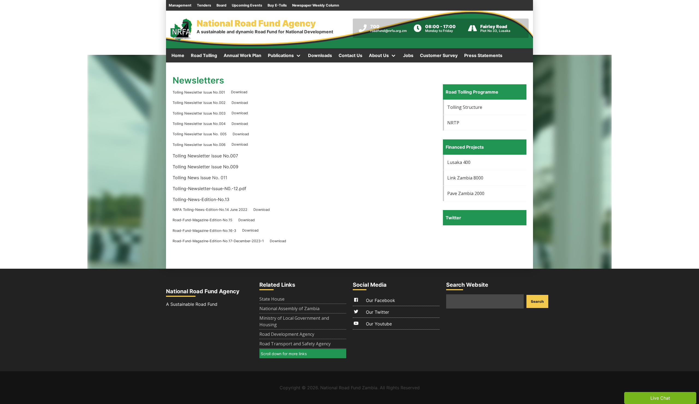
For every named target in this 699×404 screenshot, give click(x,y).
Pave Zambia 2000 (465, 193)
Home (177, 55)
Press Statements (483, 55)
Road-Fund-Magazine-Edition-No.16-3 (204, 231)
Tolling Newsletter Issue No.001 (199, 92)
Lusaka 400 (458, 162)
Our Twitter (377, 312)
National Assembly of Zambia (289, 309)
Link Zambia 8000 (465, 178)
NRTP (453, 123)
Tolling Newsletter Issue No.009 (205, 166)
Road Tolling (204, 55)
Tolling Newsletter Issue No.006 (199, 145)
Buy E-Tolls (277, 5)
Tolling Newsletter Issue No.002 (199, 103)
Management (180, 5)
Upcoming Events (247, 5)
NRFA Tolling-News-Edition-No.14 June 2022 (210, 210)
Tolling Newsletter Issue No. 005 (200, 134)
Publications (281, 55)
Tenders (204, 5)
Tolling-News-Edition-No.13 (201, 199)
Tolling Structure (464, 107)
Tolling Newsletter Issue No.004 (199, 124)
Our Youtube (378, 324)
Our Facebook (380, 300)
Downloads (320, 55)
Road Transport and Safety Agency (295, 344)
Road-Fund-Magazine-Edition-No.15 (202, 220)
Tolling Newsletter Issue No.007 (205, 155)
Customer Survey (439, 55)
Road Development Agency (286, 334)
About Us (379, 55)
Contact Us (350, 55)
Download (239, 92)
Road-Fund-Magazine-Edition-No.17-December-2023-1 (218, 241)
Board (221, 5)
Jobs (408, 55)
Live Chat (660, 398)
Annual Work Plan (242, 55)
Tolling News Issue (192, 177)
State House (272, 299)
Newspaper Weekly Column (315, 5)
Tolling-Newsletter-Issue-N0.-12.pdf (209, 188)
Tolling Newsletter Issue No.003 (199, 113)
